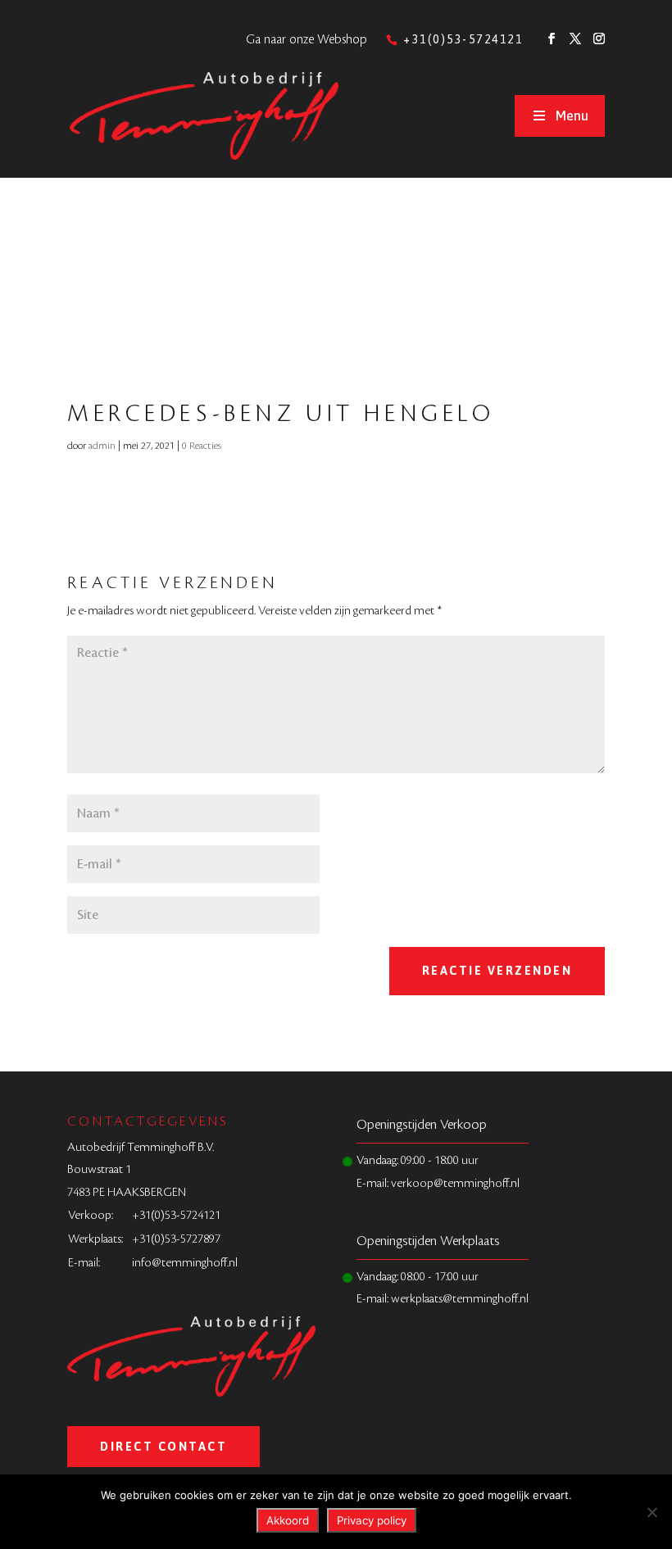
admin (102, 445)
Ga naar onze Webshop (306, 40)
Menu (572, 115)
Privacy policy (371, 1520)
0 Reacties (201, 445)
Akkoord (287, 1520)
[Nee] (651, 1512)
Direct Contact (163, 1446)
